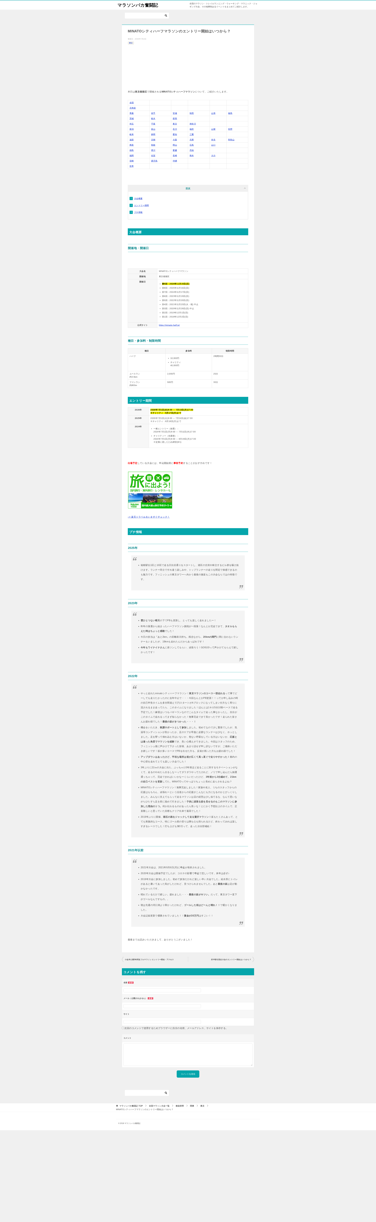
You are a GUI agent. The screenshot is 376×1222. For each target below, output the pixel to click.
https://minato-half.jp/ (169, 325)
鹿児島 (154, 161)
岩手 (153, 113)
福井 (192, 129)
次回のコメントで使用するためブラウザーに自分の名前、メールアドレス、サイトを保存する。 (176, 1028)
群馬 (175, 118)
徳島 (132, 150)
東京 (131, 43)
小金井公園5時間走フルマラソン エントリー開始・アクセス (149, 960)
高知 (192, 150)
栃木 (153, 118)
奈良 (213, 140)
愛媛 (175, 150)
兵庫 (192, 140)
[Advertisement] (188, 67)
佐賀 (153, 155)
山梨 (213, 129)
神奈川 (193, 124)
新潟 (132, 129)
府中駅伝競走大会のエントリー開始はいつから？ (231, 960)
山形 (213, 113)
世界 (132, 166)
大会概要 (138, 198)
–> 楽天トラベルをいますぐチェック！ (149, 517)
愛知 (175, 134)
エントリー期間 (141, 205)
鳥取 (132, 145)
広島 (192, 145)
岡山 (175, 145)
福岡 (132, 155)
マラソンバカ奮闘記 (138, 5)
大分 (213, 155)
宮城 (175, 113)
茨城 (132, 118)
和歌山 (231, 140)
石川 (175, 129)
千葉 (153, 124)
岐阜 (132, 134)
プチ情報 (138, 212)
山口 (213, 145)
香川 (153, 150)
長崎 (175, 155)
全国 (132, 102)
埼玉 (132, 124)
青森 (132, 113)
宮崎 (132, 161)
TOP (131, 1106)
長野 (230, 129)
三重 (192, 134)
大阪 (175, 140)
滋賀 (132, 140)
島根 (153, 145)
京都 (153, 140)
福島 (230, 113)
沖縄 (175, 161)
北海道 (133, 108)
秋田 (192, 113)
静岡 (153, 134)
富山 (153, 129)
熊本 (192, 155)
